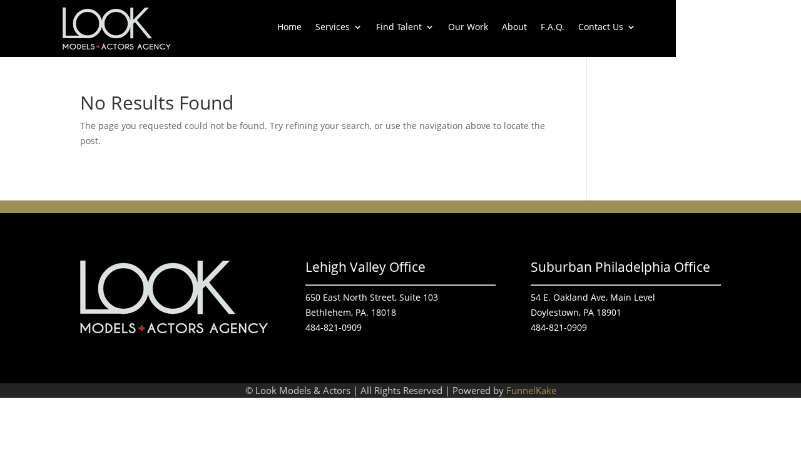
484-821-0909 (333, 327)
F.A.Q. (552, 28)
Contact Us (600, 28)
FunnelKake (531, 390)
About (514, 28)
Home (289, 28)
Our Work (468, 28)
